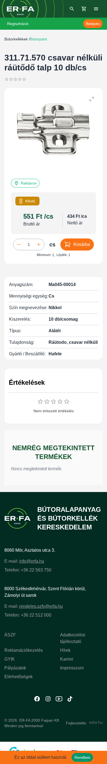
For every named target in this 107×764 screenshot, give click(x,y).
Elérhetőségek (18, 676)
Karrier (66, 659)
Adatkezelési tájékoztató (72, 638)
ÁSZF (10, 635)
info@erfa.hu (31, 561)
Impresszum (72, 668)
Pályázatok (15, 668)
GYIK (9, 659)
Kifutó (30, 201)
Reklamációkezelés (23, 650)
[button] (25, 183)
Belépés (93, 23)
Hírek (65, 650)
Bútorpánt (38, 39)
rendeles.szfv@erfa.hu (41, 606)
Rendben (82, 757)
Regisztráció (18, 23)
